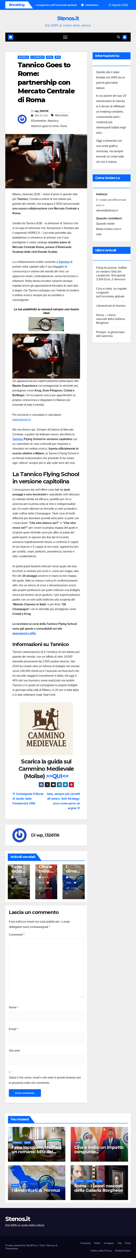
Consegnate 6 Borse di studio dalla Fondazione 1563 (27, 798)
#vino (63, 126)
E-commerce (37, 57)
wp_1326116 (42, 111)
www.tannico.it (21, 419)
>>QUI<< (57, 776)
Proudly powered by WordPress (21, 1245)
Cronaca (17, 1142)
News (49, 57)
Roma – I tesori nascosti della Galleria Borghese (110, 319)
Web (58, 57)
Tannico (64, 261)
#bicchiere (61, 115)
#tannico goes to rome (45, 126)
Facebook (86, 1243)
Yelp (119, 1243)
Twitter (97, 1243)
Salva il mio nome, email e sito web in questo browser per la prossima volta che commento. (45, 1080)
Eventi (90, 1181)
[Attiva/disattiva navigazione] (65, 37)
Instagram (109, 1243)
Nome (13, 1007)
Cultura (79, 1181)
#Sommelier (38, 120)
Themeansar (11, 1248)
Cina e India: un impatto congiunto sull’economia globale (98, 1152)
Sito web (14, 1050)
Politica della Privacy (101, 1250)
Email (13, 1029)
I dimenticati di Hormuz (111, 305)
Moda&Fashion (123, 1250)
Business (23, 57)
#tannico (53, 120)
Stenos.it (68, 18)
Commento (16, 934)
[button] (118, 37)
